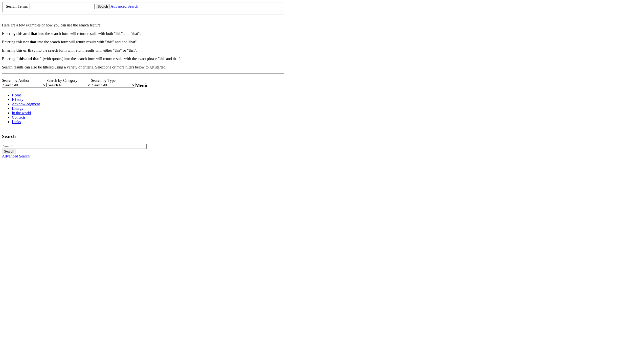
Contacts (18, 117)
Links (16, 122)
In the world (21, 113)
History (17, 99)
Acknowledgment (26, 104)
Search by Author (15, 80)
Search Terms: (17, 6)
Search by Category (61, 80)
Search (103, 6)
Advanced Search (124, 6)
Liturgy (17, 108)
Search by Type (103, 80)
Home (17, 95)
